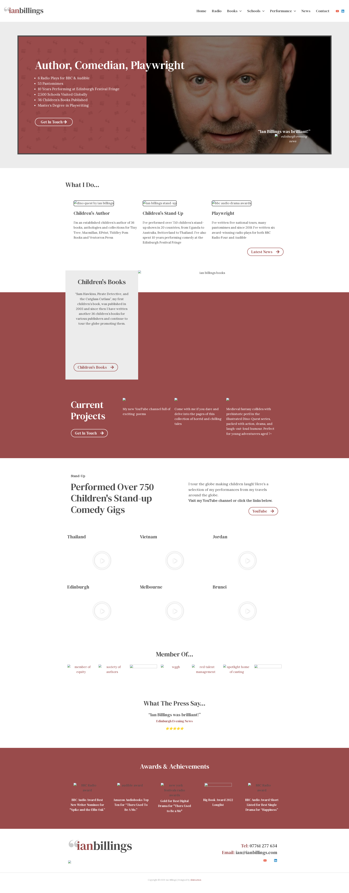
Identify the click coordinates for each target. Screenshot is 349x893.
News (305, 10)
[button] (102, 560)
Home (201, 10)
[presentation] (240, 11)
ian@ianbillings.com (256, 852)
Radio (217, 10)
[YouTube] (337, 11)
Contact (322, 10)
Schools (253, 10)
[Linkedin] (342, 11)
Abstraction (195, 879)
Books (232, 10)
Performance (281, 10)
